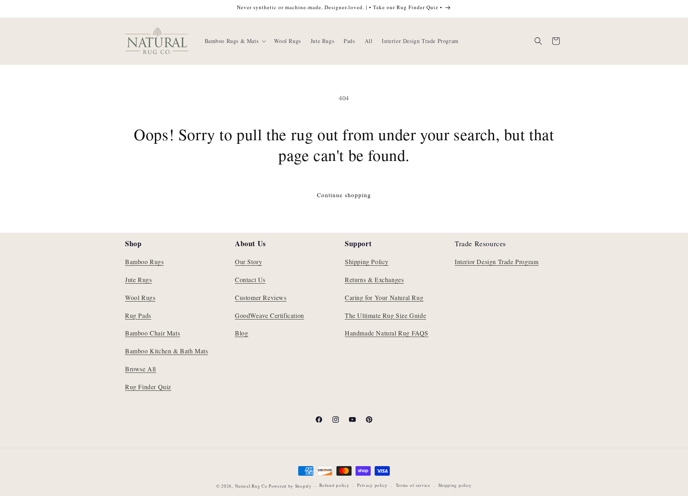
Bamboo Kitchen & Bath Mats (166, 351)
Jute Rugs (138, 279)
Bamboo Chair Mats (152, 333)
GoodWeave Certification (269, 315)
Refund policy (334, 485)
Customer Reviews (261, 297)
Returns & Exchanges (374, 279)
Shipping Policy (367, 261)
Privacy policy (372, 485)
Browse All (140, 369)
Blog (241, 333)
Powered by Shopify (290, 486)
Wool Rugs (140, 297)
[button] (235, 41)
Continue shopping (344, 195)
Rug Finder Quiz (148, 386)
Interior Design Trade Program (496, 261)
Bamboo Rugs (144, 261)
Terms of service (413, 485)
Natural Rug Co (251, 486)
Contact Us (250, 279)
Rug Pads (138, 315)
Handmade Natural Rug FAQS (386, 333)
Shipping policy (455, 485)
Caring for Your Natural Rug (384, 297)
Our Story (248, 261)
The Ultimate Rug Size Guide (385, 315)
